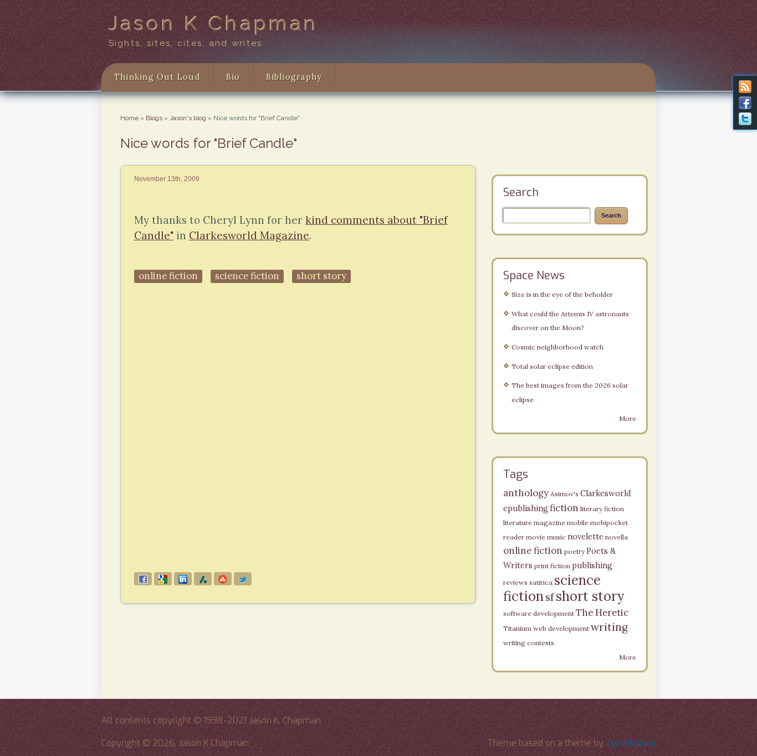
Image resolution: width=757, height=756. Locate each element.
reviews (515, 582)
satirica (541, 582)
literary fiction (602, 509)
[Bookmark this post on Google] (163, 578)
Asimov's (564, 494)
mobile (578, 522)
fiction (564, 508)
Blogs (154, 118)
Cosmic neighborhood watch (557, 347)
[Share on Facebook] (143, 578)
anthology (526, 493)
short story (321, 276)
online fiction (168, 276)
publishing (592, 565)
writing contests (528, 643)
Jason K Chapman (214, 23)
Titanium (517, 628)
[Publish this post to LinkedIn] (183, 578)
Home (129, 118)
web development (561, 628)
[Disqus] (298, 428)
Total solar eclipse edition (552, 366)
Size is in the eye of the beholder (562, 294)
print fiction (552, 566)
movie (535, 537)
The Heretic (602, 612)
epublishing (525, 508)
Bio (233, 77)
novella (616, 537)
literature (517, 522)
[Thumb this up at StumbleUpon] (223, 578)
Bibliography (294, 77)
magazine (549, 522)
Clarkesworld (605, 493)
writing (609, 627)
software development (538, 613)
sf (549, 597)
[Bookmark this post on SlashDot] (203, 578)
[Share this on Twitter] (243, 578)
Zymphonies (631, 743)
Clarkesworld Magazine (249, 235)
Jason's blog (188, 118)
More (627, 418)
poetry (574, 551)
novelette (585, 537)
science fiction (247, 276)
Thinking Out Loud (157, 77)
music (556, 537)
